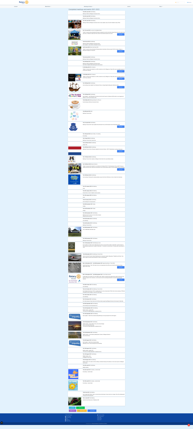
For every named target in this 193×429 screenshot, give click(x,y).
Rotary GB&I (99, 417)
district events (82, 410)
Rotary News (99, 419)
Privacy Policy (68, 420)
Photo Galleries (68, 416)
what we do (47, 6)
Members (189, 2)
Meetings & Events (88, 6)
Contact (16, 6)
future (72, 407)
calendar (73, 410)
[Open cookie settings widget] (2, 423)
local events (92, 410)
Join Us (128, 6)
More (160, 6)
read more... (121, 34)
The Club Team (68, 417)
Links (67, 418)
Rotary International (100, 416)
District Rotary (99, 418)
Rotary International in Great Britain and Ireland (99, 423)
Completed (81, 407)
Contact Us (68, 419)
